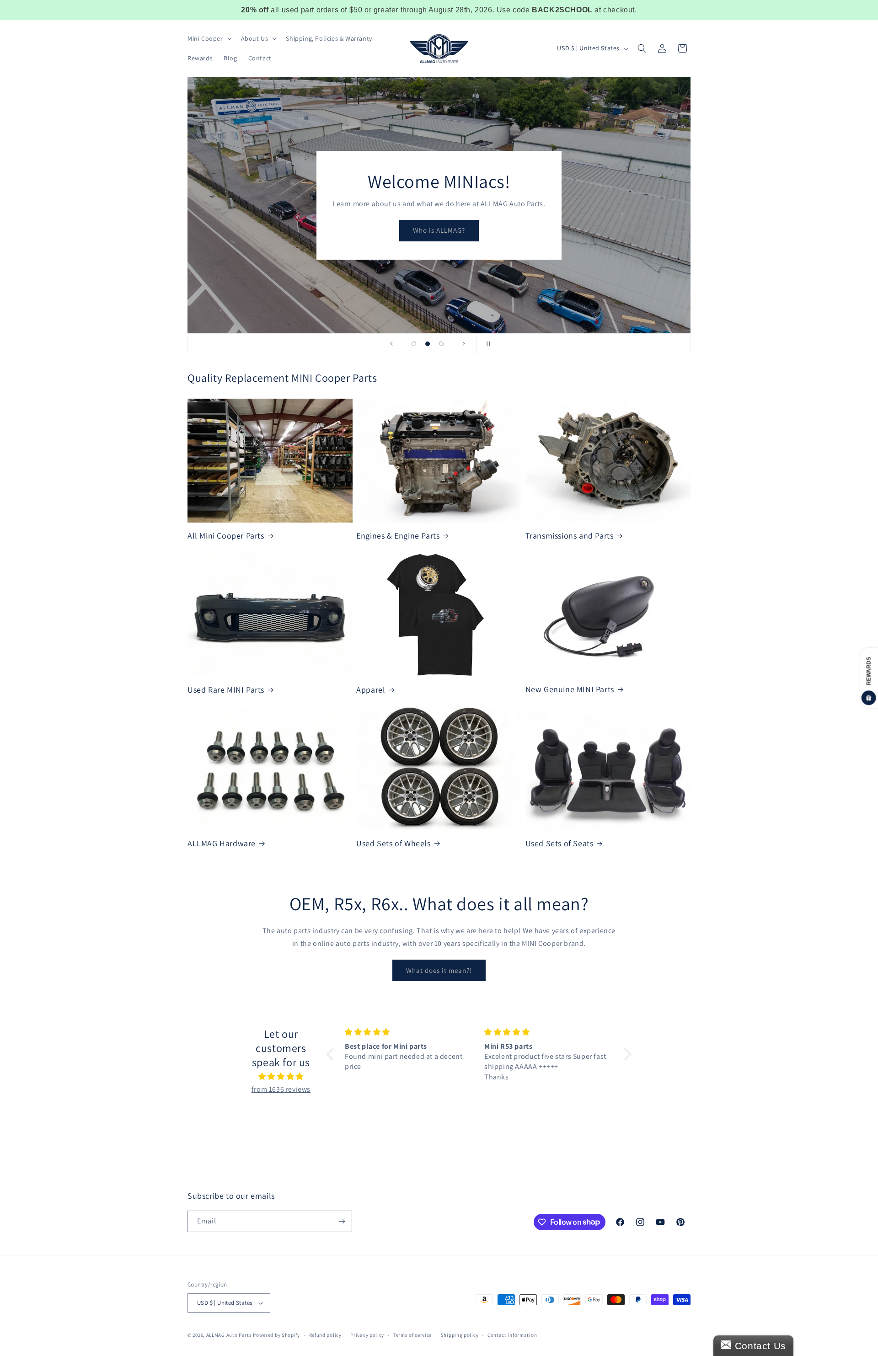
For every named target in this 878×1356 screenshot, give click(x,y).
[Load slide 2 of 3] (427, 344)
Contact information (512, 1335)
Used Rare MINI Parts (225, 689)
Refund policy (325, 1335)
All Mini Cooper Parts (225, 535)
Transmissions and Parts (569, 535)
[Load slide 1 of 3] (414, 344)
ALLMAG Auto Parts (229, 1335)
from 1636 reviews (281, 1089)
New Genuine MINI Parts (569, 689)
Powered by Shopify (276, 1335)
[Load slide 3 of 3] (441, 344)
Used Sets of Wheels (393, 843)
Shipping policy (460, 1335)
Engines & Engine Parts (397, 535)
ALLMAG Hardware (221, 843)
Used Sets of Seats (559, 843)
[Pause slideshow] (486, 344)
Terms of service (412, 1335)
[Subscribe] (342, 1221)
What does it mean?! (439, 970)
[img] (281, 1077)
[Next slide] (464, 344)
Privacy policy (367, 1335)
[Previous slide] (391, 344)
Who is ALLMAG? (439, 230)
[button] (209, 38)
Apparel (370, 689)
